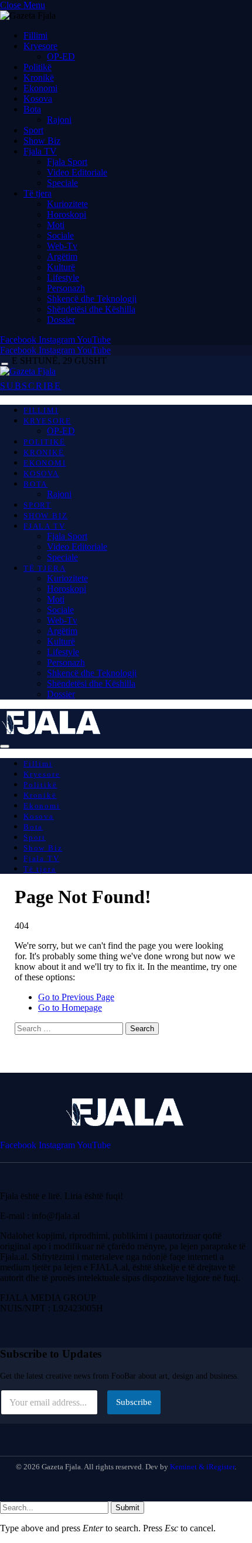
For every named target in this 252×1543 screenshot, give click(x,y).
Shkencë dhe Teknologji (92, 299)
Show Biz (41, 141)
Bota (32, 109)
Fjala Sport (67, 162)
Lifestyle (63, 278)
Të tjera (37, 193)
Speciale (62, 183)
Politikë (37, 67)
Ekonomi (40, 88)
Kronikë (38, 77)
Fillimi (35, 35)
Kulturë (61, 267)
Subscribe (134, 1402)
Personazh (66, 288)
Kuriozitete (67, 204)
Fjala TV (40, 151)
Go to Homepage (70, 1007)
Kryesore (40, 46)
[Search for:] (70, 1028)
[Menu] (4, 364)
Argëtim (62, 256)
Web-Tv (62, 246)
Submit (127, 1507)
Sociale (60, 235)
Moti (55, 225)
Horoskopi (66, 214)
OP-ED (61, 56)
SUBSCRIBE (31, 386)
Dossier (61, 320)
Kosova (37, 99)
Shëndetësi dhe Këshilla (91, 309)
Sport (33, 130)
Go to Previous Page (76, 997)
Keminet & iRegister (202, 1466)
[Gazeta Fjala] (28, 371)
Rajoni (59, 120)
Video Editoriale (77, 172)
